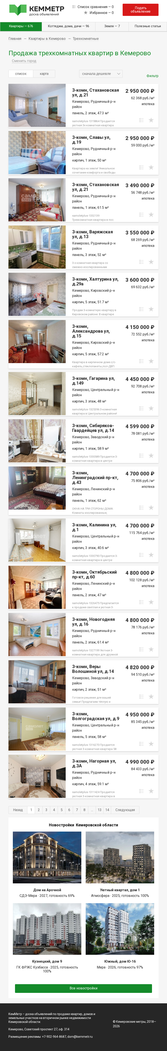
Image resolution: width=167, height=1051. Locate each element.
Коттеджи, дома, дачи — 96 (68, 26)
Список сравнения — (96, 7)
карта (44, 74)
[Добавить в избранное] (151, 120)
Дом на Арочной (47, 890)
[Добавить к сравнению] (142, 120)
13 (100, 810)
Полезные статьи (148, 26)
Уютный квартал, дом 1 (120, 890)
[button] (101, 74)
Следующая (125, 810)
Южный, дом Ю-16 (120, 961)
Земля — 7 (112, 26)
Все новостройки (83, 988)
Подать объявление (140, 9)
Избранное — (102, 13)
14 (107, 810)
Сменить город (24, 61)
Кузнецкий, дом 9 (47, 961)
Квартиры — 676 (21, 26)
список (21, 74)
